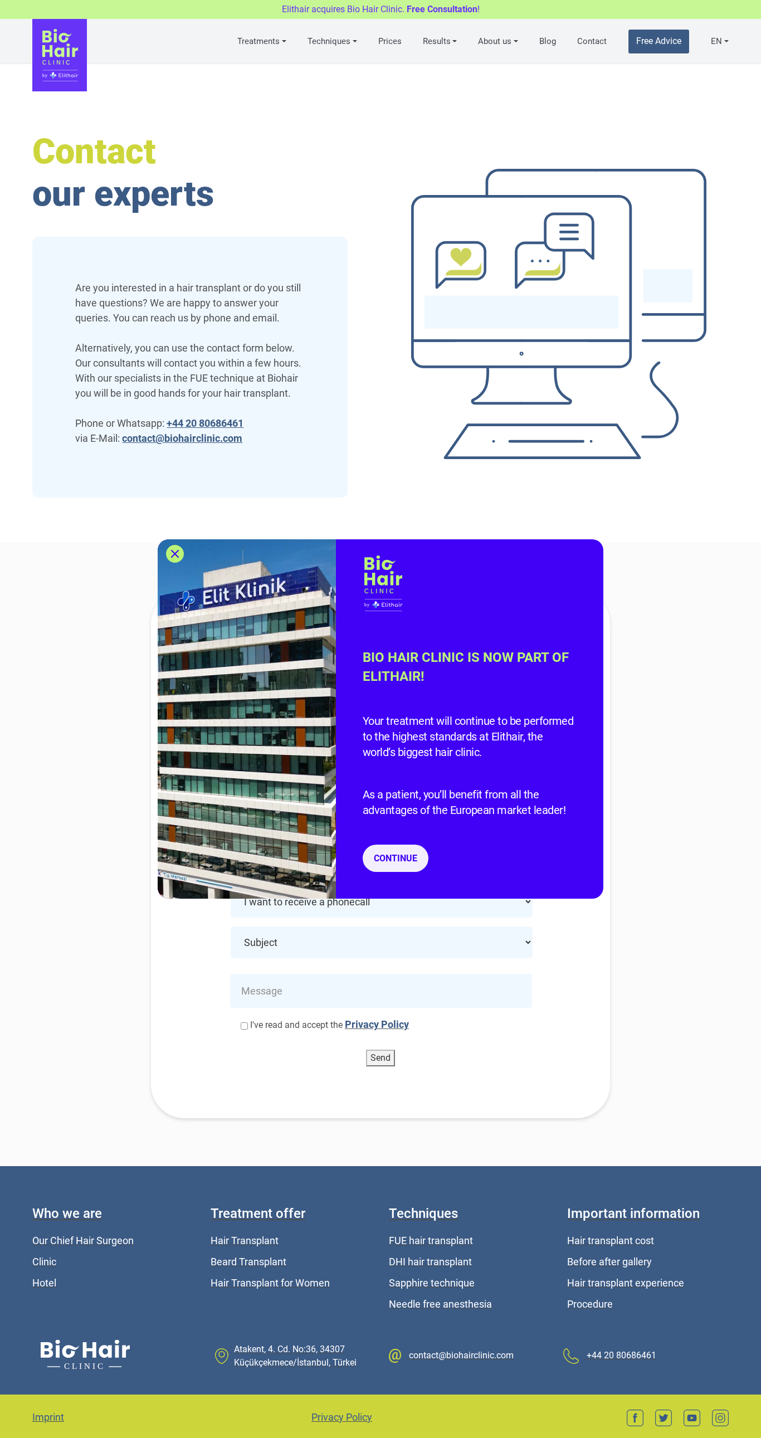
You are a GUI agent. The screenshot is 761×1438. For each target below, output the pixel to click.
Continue (395, 858)
